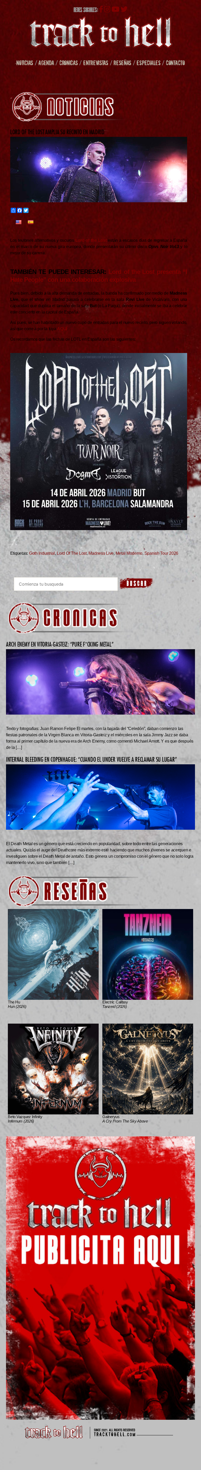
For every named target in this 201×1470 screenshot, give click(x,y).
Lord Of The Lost (72, 553)
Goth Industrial (42, 553)
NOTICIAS (24, 63)
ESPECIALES (148, 63)
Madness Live (101, 553)
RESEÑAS (122, 63)
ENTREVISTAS (95, 63)
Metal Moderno (129, 553)
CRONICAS (68, 63)
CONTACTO (175, 63)
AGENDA (46, 63)
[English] (18, 222)
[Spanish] (30, 222)
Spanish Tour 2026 (161, 553)
